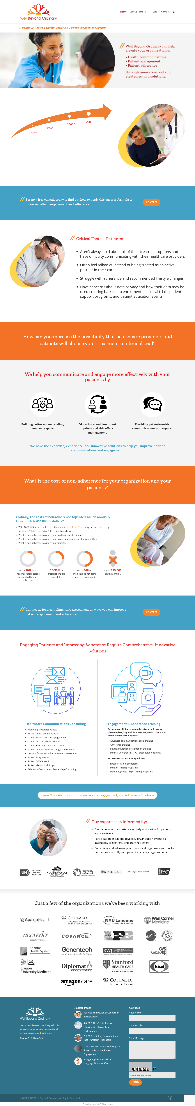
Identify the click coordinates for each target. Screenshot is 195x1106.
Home (123, 12)
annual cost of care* (68, 526)
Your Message (136, 1038)
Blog (155, 12)
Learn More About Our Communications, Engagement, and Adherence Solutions (97, 795)
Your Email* (135, 1025)
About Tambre (138, 12)
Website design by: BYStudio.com (98, 1104)
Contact (165, 12)
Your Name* (136, 1012)
